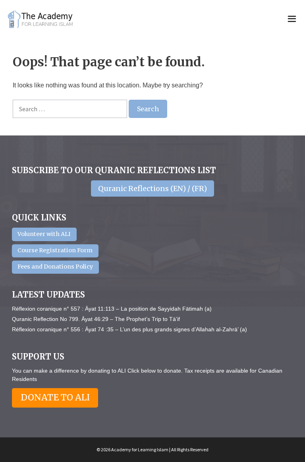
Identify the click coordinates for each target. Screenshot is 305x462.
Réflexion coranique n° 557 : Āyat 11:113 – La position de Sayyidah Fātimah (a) (112, 308)
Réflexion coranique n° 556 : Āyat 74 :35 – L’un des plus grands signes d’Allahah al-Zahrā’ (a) (129, 329)
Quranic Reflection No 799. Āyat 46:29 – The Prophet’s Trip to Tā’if (96, 319)
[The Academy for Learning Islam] (41, 19)
